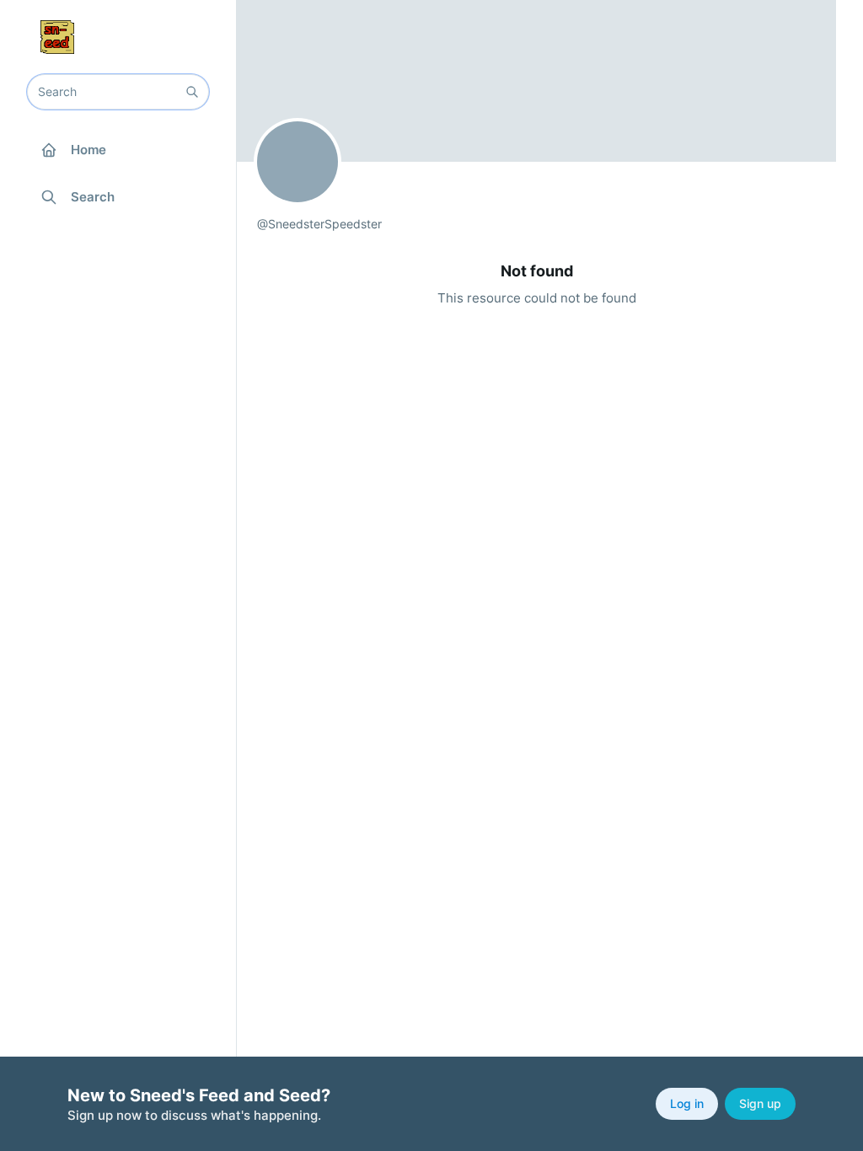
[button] (192, 92)
